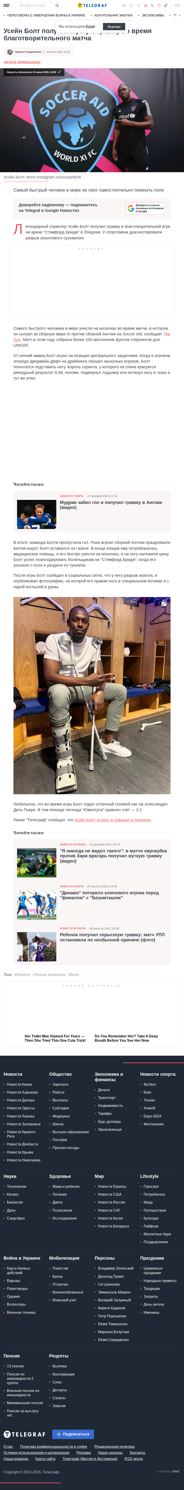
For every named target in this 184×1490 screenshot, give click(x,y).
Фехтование (154, 1124)
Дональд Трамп (111, 1276)
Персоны (105, 1258)
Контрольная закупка (113, 15)
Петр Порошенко (112, 1316)
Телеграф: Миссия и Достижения (90, 1459)
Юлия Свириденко (113, 1340)
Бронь (58, 1276)
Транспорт (107, 1098)
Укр (177, 5)
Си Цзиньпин (109, 1284)
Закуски (59, 1406)
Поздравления (156, 1242)
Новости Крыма (20, 1152)
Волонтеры (16, 1304)
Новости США (110, 1194)
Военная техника (21, 1312)
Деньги (104, 1090)
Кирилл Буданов (111, 1308)
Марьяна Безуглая (113, 1332)
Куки (90, 26)
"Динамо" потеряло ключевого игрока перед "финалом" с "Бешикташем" (109, 895)
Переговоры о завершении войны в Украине (46, 15)
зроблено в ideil (168, 1471)
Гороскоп (151, 1186)
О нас (8, 1446)
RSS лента (134, 1459)
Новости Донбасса (22, 1144)
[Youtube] (145, 5)
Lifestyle (149, 1176)
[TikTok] (165, 5)
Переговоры (17, 1289)
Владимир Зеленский (116, 1268)
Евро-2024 (152, 1116)
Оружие (13, 1296)
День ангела (154, 1304)
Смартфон (16, 1218)
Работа (58, 1092)
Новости (13, 1074)
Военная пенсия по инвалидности (23, 1393)
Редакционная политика (114, 1446)
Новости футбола (73, 844)
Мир (99, 1176)
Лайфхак (151, 1226)
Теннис (150, 1100)
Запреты (151, 1296)
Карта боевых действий (18, 1270)
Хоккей (149, 1108)
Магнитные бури (157, 1234)
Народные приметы (160, 1280)
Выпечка (60, 1366)
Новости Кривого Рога (21, 1134)
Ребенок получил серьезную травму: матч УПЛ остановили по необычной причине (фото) (112, 937)
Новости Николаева (23, 1160)
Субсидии (61, 1108)
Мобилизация (64, 1258)
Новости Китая (110, 1218)
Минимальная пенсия (25, 1403)
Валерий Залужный (114, 1300)
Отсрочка (60, 1284)
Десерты (60, 1390)
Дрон (11, 1210)
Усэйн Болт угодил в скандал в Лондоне (112, 820)
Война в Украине (22, 1258)
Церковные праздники (153, 1270)
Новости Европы (112, 1186)
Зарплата (60, 1084)
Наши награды (110, 1452)
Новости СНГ (109, 1210)
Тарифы (105, 1113)
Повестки (60, 1268)
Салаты (59, 1398)
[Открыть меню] (7, 5)
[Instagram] (159, 5)
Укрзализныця (110, 1129)
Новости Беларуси (113, 1226)
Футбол (150, 1084)
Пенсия (12, 1355)
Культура (151, 1218)
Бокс (147, 1092)
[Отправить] (57, 5)
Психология (62, 1210)
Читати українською (22, 62)
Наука (10, 1176)
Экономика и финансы (109, 1077)
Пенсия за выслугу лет (22, 1413)
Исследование (65, 1218)
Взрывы (13, 1280)
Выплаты (60, 1100)
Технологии (16, 1186)
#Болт (73, 975)
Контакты (137, 1452)
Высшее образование (71, 1132)
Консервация (63, 1374)
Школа (58, 1124)
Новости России (111, 1202)
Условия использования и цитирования (36, 1452)
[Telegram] (138, 5)
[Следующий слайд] (179, 15)
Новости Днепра (21, 1100)
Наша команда (16, 1459)
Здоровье (60, 1176)
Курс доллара (109, 1121)
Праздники (152, 1258)
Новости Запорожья (24, 1124)
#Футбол (22, 975)
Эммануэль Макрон (114, 1292)
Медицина (61, 1116)
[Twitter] (152, 5)
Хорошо (114, 26)
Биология (15, 1202)
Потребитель (154, 1194)
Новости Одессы (21, 1108)
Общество (60, 1074)
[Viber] (131, 5)
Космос (13, 1194)
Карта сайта (45, 1459)
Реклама (84, 1452)
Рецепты (58, 1355)
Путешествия (155, 1210)
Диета (57, 1202)
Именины (152, 1312)
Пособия (60, 1140)
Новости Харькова (22, 1092)
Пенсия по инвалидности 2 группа (20, 1378)
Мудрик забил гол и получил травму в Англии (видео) (111, 505)
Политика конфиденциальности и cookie (53, 1446)
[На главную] (92, 5)
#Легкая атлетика (49, 975)
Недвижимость (110, 1106)
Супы (57, 1382)
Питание (60, 1194)
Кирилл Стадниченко (28, 51)
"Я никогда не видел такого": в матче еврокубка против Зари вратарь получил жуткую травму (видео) (113, 855)
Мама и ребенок (66, 1186)
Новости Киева (19, 1084)
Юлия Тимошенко (112, 1324)
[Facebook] (124, 5)
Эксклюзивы (153, 15)
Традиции (152, 1289)
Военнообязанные (68, 1292)
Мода (148, 1202)
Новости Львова (20, 1116)
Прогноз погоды (66, 1148)
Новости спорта (72, 496)
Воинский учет (64, 1300)
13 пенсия (15, 1366)
